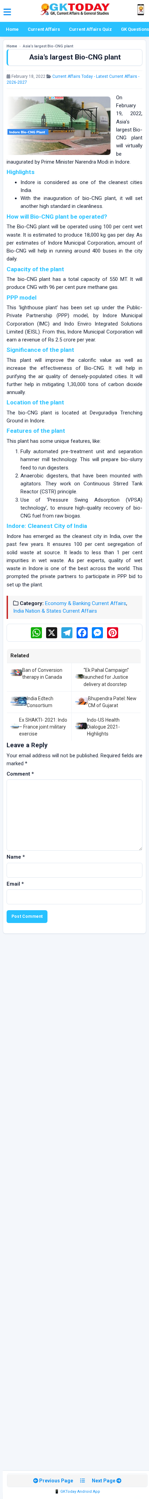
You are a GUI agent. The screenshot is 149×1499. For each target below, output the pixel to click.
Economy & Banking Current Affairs (85, 603)
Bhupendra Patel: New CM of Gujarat (112, 702)
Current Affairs (44, 29)
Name (16, 857)
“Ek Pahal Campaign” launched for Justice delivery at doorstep (106, 677)
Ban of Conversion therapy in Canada (42, 673)
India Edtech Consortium (40, 702)
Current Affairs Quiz (90, 29)
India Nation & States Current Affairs (55, 611)
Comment (20, 774)
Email (15, 884)
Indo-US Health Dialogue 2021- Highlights (103, 727)
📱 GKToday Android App (77, 1491)
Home (12, 29)
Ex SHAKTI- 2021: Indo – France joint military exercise (43, 727)
